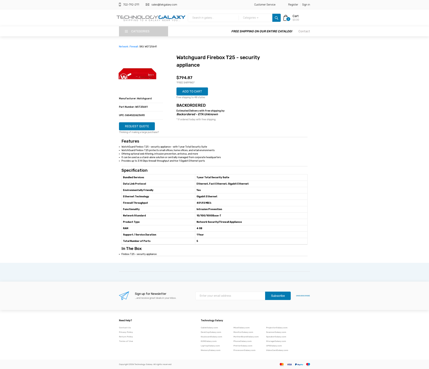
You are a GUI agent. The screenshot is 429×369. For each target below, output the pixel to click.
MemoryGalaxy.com (210, 350)
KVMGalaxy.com (209, 341)
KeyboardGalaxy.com (211, 337)
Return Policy (126, 337)
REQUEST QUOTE (137, 126)
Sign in (306, 4)
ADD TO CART (192, 91)
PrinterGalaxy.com (242, 346)
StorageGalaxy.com (276, 341)
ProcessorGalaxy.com (244, 350)
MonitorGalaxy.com (243, 332)
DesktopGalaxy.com (211, 332)
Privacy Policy (126, 332)
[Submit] (276, 18)
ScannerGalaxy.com (276, 332)
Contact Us (125, 327)
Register (293, 4)
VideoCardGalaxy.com (277, 350)
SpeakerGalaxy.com (276, 337)
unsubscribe (303, 296)
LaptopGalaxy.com (210, 346)
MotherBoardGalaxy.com (246, 337)
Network (123, 46)
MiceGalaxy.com (241, 327)
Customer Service (264, 4)
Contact (304, 31)
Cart (296, 16)
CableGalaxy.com (209, 327)
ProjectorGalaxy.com (276, 327)
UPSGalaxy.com (274, 346)
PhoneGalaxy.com (242, 341)
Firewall (134, 46)
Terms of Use (126, 341)
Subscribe (278, 296)
